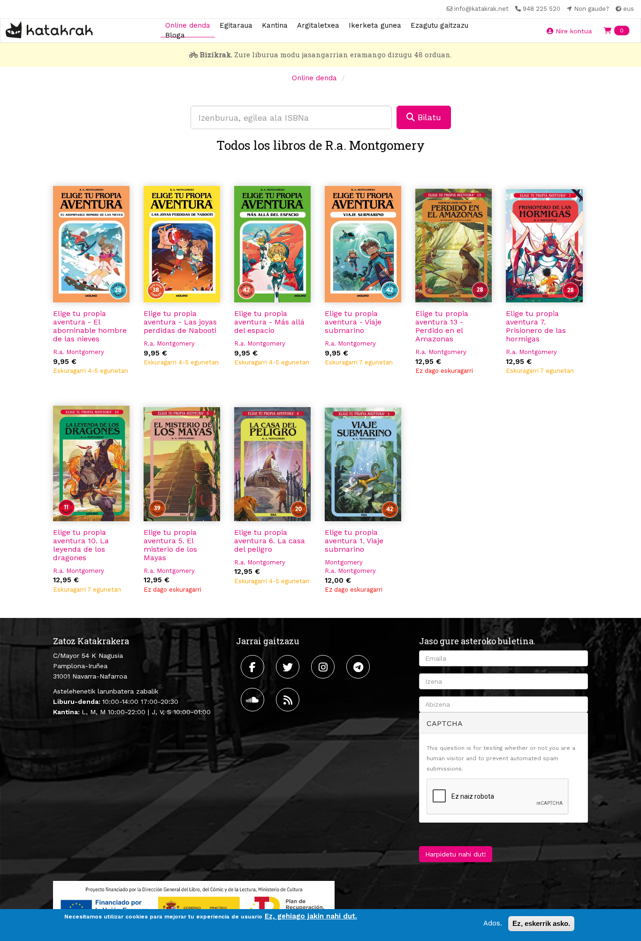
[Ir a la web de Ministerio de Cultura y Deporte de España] (194, 906)
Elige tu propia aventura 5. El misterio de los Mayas (170, 545)
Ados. (492, 923)
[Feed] (289, 699)
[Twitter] (289, 667)
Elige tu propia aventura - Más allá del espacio (269, 322)
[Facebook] (254, 667)
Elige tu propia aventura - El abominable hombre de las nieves (90, 326)
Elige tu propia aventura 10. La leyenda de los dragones (81, 545)
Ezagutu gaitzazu (439, 25)
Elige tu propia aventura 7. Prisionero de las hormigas (536, 326)
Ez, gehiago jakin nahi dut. (311, 916)
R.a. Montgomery (78, 351)
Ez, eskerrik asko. (541, 923)
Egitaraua (236, 25)
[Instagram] (324, 667)
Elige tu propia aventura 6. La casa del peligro (269, 541)
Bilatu (428, 117)
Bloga (175, 35)
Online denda (187, 25)
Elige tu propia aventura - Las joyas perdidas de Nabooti (180, 322)
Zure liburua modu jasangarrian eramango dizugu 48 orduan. (326, 54)
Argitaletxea (318, 25)
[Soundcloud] (254, 699)
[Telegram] (359, 667)
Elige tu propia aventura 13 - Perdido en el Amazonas (441, 326)
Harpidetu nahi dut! (455, 854)
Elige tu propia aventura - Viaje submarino (353, 322)
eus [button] (627, 8)
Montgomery (344, 562)
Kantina (275, 25)
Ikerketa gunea (375, 25)
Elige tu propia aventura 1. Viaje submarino (354, 541)
